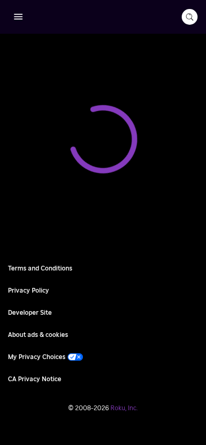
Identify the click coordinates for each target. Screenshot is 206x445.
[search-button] (190, 17)
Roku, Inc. (124, 408)
